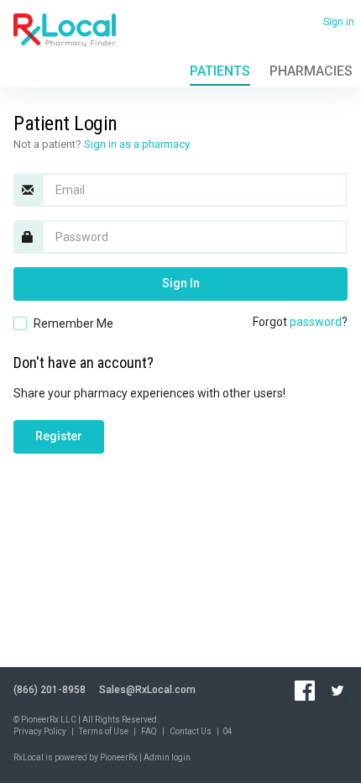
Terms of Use (103, 731)
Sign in (338, 22)
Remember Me (73, 323)
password (316, 321)
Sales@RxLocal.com (147, 690)
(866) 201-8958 (49, 690)
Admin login (167, 757)
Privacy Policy (39, 731)
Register (58, 436)
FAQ (149, 731)
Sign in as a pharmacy (137, 144)
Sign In (181, 283)
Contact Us (191, 731)
